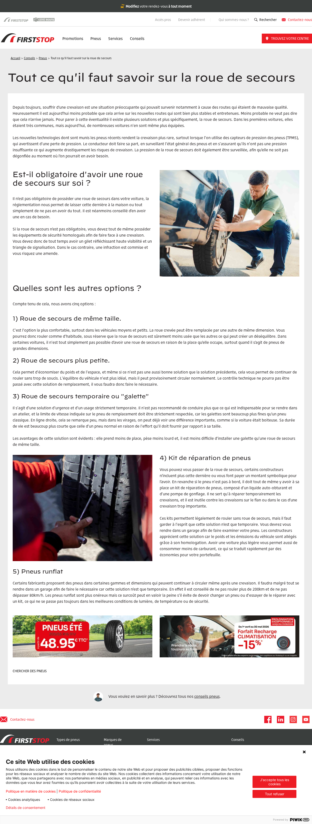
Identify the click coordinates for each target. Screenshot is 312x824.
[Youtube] (305, 719)
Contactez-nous (300, 20)
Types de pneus (68, 740)
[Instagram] (293, 719)
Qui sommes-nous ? (234, 20)
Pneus (95, 38)
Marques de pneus (113, 742)
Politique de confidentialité (80, 791)
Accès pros (163, 20)
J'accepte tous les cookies (274, 782)
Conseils (137, 38)
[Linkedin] (280, 719)
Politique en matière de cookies (31, 791)
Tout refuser (274, 794)
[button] (287, 38)
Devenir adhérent (192, 20)
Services (115, 38)
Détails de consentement (25, 808)
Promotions (72, 38)
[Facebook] (267, 719)
